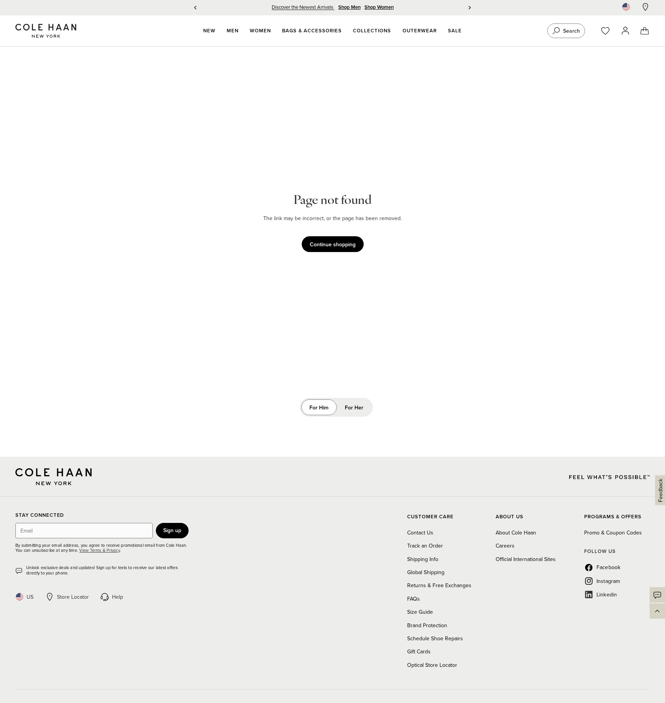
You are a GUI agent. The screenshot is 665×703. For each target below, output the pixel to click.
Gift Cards (419, 651)
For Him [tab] (319, 407)
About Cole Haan (516, 532)
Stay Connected (39, 515)
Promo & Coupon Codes (613, 532)
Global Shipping (425, 572)
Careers (505, 545)
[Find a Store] (645, 7)
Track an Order (425, 545)
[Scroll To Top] (657, 611)
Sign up (172, 530)
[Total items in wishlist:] (609, 31)
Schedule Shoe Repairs (435, 638)
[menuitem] (209, 30)
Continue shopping (333, 244)
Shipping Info (422, 559)
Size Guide (420, 612)
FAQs (413, 599)
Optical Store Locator (432, 665)
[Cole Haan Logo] (53, 476)
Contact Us (420, 532)
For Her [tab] (354, 407)
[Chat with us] (657, 595)
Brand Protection (427, 625)
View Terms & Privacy (99, 550)
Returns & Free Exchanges (439, 585)
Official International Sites (526, 559)
